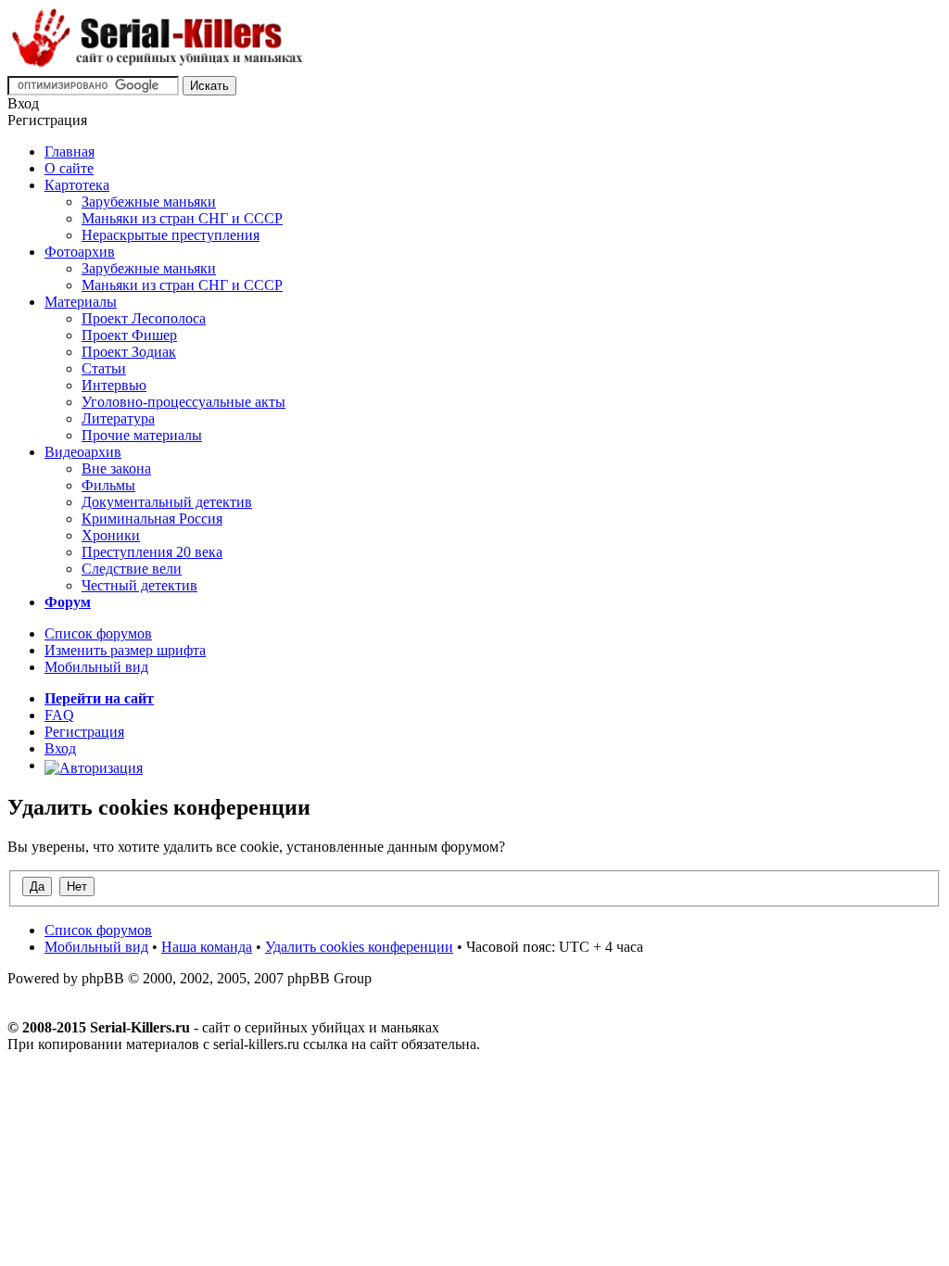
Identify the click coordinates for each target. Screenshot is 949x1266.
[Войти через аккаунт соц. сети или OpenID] (93, 765)
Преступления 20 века (152, 552)
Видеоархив (82, 452)
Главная (69, 151)
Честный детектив (139, 585)
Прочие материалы (142, 435)
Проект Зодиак (129, 352)
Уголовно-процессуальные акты (183, 402)
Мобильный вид (96, 667)
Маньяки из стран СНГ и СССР (182, 218)
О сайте (69, 168)
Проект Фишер (129, 335)
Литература (118, 418)
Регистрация (84, 732)
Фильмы (108, 485)
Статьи (104, 368)
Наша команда (206, 947)
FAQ (59, 715)
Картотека (76, 185)
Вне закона (116, 468)
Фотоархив (79, 252)
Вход (60, 748)
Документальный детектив (167, 502)
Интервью (114, 385)
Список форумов (98, 633)
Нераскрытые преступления (170, 235)
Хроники (111, 535)
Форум (67, 602)
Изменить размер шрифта (125, 650)
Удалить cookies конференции (359, 947)
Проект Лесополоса (144, 318)
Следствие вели (132, 568)
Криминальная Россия (152, 518)
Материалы (80, 302)
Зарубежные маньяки (149, 201)
